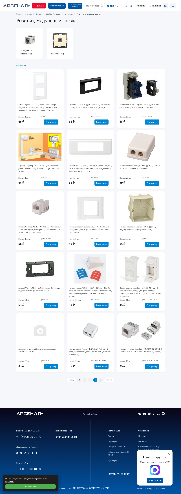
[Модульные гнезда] (29, 39)
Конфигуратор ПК (57, 6)
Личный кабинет (90, 414)
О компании (143, 431)
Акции (111, 436)
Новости (142, 436)
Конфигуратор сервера (75, 6)
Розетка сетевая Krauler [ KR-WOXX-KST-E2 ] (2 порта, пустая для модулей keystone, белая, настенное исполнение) (90, 352)
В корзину (51, 122)
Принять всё (30, 487)
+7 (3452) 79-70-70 (28, 436)
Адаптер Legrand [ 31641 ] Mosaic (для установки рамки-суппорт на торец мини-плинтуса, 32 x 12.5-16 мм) (39, 168)
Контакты (141, 6)
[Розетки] (60, 41)
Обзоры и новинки (116, 447)
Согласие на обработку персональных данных (148, 448)
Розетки (55, 53)
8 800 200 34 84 (26, 453)
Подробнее (9, 482)
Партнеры (112, 441)
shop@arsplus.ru (66, 436)
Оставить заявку (119, 473)
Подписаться (155, 480)
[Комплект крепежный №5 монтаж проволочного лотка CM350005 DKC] (39, 330)
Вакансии (142, 441)
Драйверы (112, 460)
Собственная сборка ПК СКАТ (118, 453)
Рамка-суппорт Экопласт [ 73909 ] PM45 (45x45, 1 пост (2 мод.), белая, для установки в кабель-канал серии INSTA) (89, 229)
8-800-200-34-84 (119, 6)
